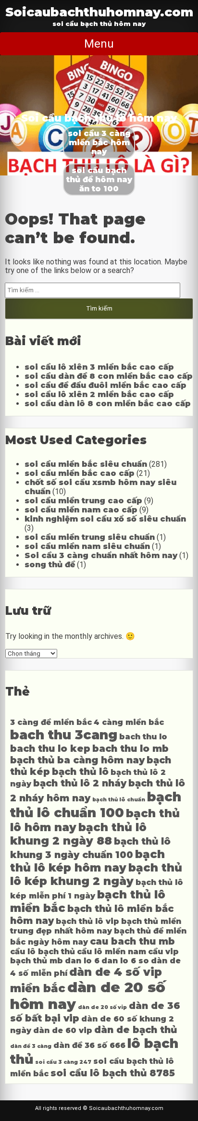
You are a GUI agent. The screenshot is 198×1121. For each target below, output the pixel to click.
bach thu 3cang (63, 735)
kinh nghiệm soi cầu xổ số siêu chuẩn (105, 518)
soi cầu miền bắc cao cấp (80, 473)
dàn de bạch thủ (135, 1029)
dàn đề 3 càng (30, 1046)
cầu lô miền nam (111, 951)
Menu (99, 43)
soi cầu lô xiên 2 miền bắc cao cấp (99, 394)
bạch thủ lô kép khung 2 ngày (96, 874)
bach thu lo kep (50, 748)
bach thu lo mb (130, 748)
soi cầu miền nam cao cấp (81, 509)
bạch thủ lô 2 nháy (79, 783)
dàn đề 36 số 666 (89, 1045)
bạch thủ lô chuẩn (118, 800)
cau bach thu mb (132, 941)
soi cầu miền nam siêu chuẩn (87, 546)
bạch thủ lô (80, 771)
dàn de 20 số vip (102, 1007)
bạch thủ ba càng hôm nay (77, 760)
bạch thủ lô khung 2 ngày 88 (78, 834)
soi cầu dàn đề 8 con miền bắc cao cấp (109, 376)
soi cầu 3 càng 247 (63, 1062)
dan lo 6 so (125, 960)
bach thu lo (143, 736)
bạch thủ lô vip (87, 921)
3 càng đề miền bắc (51, 722)
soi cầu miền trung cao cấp (83, 500)
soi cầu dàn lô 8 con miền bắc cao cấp (108, 403)
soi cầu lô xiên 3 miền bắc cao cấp (99, 367)
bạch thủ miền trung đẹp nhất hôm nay (95, 926)
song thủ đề (50, 564)
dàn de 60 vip (62, 1030)
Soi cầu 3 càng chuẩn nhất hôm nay (101, 555)
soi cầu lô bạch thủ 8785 (112, 1073)
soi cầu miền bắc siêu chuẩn (86, 464)
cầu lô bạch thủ (42, 951)
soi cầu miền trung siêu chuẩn (90, 537)
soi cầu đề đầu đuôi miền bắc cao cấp (105, 385)
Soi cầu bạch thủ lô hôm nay (99, 118)
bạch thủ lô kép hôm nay (87, 860)
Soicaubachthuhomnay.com (99, 11)
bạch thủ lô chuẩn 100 (95, 805)
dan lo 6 (82, 960)
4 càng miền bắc (129, 722)
